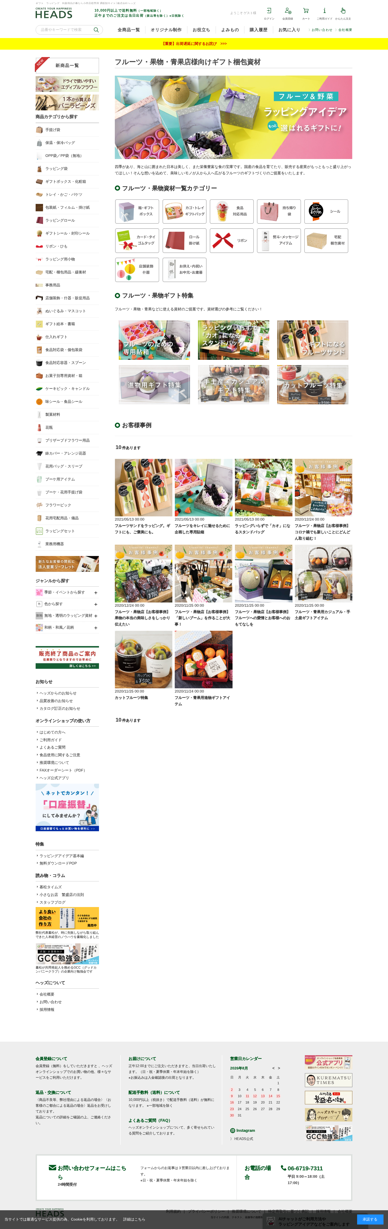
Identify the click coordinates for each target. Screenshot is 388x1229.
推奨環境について (54, 762)
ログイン (269, 18)
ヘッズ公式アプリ (54, 778)
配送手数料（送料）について (154, 1092)
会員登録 (287, 18)
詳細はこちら (134, 1219)
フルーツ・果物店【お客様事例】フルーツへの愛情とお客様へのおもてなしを (262, 618)
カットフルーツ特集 (131, 697)
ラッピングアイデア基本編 (62, 856)
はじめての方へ (52, 732)
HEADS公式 (243, 1139)
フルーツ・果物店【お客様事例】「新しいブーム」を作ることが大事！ (202, 618)
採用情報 (47, 1009)
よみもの (230, 29)
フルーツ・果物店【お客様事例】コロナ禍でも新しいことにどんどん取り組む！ (322, 532)
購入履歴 (258, 29)
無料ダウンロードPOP (58, 863)
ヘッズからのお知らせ (58, 693)
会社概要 (345, 30)
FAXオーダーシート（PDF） (63, 770)
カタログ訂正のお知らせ (60, 708)
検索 (96, 29)
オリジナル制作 (166, 29)
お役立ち (201, 29)
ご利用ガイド (325, 18)
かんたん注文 (343, 18)
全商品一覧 (129, 29)
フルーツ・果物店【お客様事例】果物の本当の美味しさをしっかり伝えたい (142, 618)
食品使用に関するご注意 (60, 755)
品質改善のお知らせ (56, 701)
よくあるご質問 (52, 747)
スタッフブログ (52, 902)
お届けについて (142, 1058)
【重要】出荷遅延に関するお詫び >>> (194, 43)
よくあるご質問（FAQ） (150, 1120)
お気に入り (289, 29)
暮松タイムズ (51, 887)
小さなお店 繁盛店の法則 (62, 894)
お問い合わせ (322, 30)
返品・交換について (53, 1092)
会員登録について (51, 1058)
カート (306, 18)
